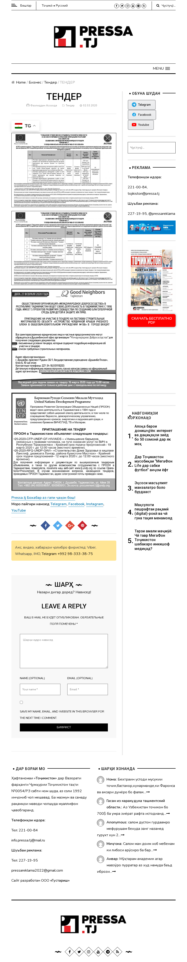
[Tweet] (57, 525)
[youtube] (133, 6)
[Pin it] (82, 525)
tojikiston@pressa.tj (143, 193)
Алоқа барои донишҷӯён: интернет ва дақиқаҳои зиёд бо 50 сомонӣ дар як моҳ (153, 435)
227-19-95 (137, 213)
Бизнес (35, 82)
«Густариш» (60, 880)
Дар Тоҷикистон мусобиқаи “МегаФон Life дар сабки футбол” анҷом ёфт (153, 463)
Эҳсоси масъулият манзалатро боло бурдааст (151, 487)
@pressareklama (161, 213)
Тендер (50, 82)
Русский (62, 5)
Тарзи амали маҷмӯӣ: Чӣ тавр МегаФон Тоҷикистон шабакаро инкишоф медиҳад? (153, 540)
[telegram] (138, 6)
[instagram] (127, 6)
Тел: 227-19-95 (24, 860)
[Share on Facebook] (45, 525)
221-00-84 (137, 187)
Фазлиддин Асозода (43, 105)
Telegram (49, 553)
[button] (161, 68)
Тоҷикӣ (47, 5)
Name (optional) (32, 678)
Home (21, 82)
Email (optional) (80, 678)
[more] (148, 792)
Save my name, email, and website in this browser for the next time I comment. (62, 715)
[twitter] (122, 6)
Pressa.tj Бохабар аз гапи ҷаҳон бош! (43, 497)
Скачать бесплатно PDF (151, 320)
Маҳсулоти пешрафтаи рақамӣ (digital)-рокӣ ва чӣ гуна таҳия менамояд (154, 511)
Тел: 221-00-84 (24, 830)
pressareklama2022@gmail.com (37, 870)
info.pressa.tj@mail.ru (28, 840)
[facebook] (116, 6)
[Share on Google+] (70, 525)
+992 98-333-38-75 (75, 553)
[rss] (144, 6)
